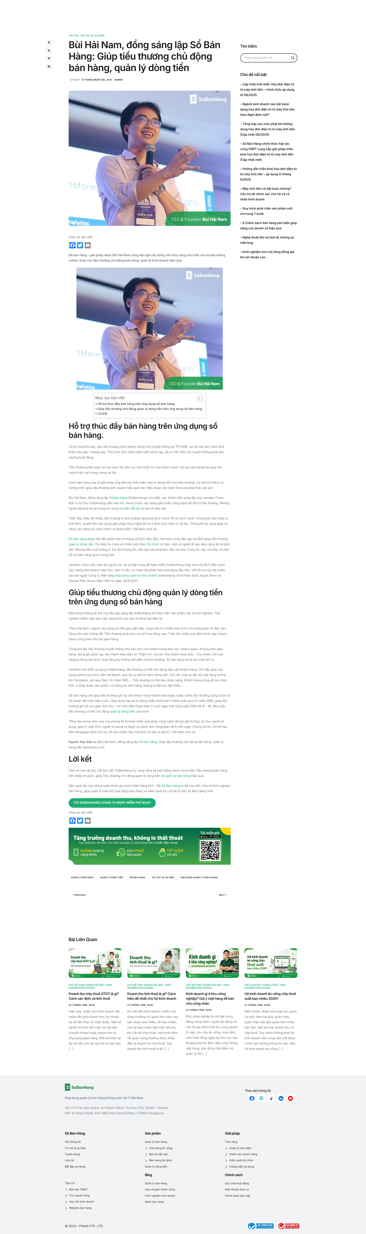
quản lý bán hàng (177, 776)
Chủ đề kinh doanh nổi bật (87, 985)
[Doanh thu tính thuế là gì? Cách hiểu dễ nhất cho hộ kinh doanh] (153, 963)
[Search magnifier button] (292, 58)
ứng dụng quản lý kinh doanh (136, 575)
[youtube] (290, 1098)
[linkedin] (281, 1098)
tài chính (153, 544)
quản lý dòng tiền (81, 544)
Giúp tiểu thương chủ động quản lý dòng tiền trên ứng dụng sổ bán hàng (150, 409)
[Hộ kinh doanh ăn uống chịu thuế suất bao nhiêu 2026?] (271, 963)
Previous (80, 895)
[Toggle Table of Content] (197, 398)
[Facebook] (252, 1098)
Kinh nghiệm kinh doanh (90, 986)
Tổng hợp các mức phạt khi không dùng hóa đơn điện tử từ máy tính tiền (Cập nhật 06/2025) (267, 129)
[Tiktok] (271, 1098)
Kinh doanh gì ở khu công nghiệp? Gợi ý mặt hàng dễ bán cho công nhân (210, 999)
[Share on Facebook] (49, 42)
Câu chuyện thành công (261, 985)
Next (222, 895)
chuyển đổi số (129, 508)
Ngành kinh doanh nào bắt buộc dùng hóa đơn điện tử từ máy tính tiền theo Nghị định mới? (267, 109)
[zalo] (262, 1098)
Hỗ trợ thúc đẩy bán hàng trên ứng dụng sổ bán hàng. (136, 404)
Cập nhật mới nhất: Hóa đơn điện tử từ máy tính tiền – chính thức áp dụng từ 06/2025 (267, 89)
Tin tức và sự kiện (92, 35)
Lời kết (102, 413)
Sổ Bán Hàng (170, 786)
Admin (118, 79)
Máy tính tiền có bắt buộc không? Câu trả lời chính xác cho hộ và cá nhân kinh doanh (265, 194)
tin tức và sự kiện (163, 877)
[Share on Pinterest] (49, 58)
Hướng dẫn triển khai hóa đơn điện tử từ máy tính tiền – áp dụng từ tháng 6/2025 (268, 174)
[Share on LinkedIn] (49, 66)
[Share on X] (49, 50)
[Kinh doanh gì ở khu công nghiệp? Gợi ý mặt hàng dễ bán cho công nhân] (212, 963)
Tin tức (74, 35)
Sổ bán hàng (118, 498)
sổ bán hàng (137, 877)
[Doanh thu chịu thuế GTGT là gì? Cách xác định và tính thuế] (95, 963)
